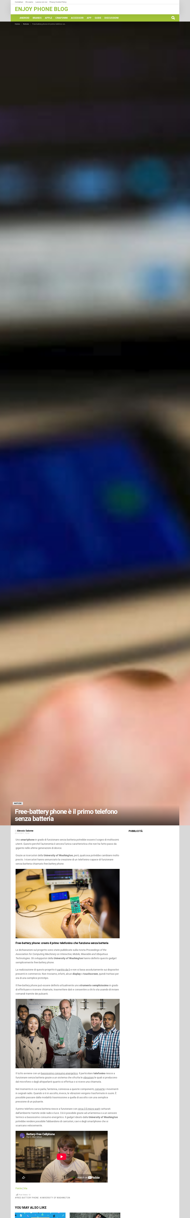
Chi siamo (29, 2)
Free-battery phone (27, 1198)
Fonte (19, 1188)
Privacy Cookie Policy (58, 2)
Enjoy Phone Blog (41, 9)
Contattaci (19, 2)
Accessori (77, 18)
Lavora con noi (41, 2)
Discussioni (111, 18)
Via (25, 1188)
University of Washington (55, 1198)
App (89, 18)
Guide (98, 18)
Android (24, 18)
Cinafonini (61, 18)
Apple (48, 18)
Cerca (173, 17)
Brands (37, 18)
